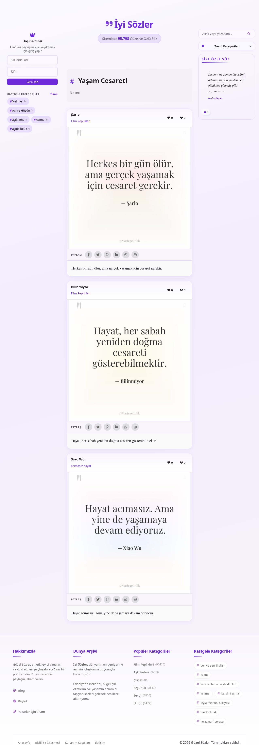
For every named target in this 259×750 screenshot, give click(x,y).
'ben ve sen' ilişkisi (212, 665)
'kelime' (19, 101)
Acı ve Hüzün (22, 110)
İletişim (100, 743)
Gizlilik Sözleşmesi (47, 743)
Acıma (42, 119)
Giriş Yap (32, 81)
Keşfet (22, 701)
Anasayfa (24, 743)
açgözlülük (21, 129)
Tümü (53, 94)
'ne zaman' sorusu (212, 721)
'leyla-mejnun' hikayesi (215, 703)
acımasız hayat (81, 466)
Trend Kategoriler (226, 46)
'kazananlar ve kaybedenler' (218, 684)
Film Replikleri (80, 121)
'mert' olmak (208, 712)
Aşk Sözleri (146, 672)
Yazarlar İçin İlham (31, 712)
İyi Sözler (133, 24)
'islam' (204, 675)
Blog (21, 690)
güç (141, 680)
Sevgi (142, 695)
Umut (142, 703)
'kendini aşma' (230, 693)
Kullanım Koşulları (77, 743)
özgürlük (145, 688)
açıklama (19, 119)
